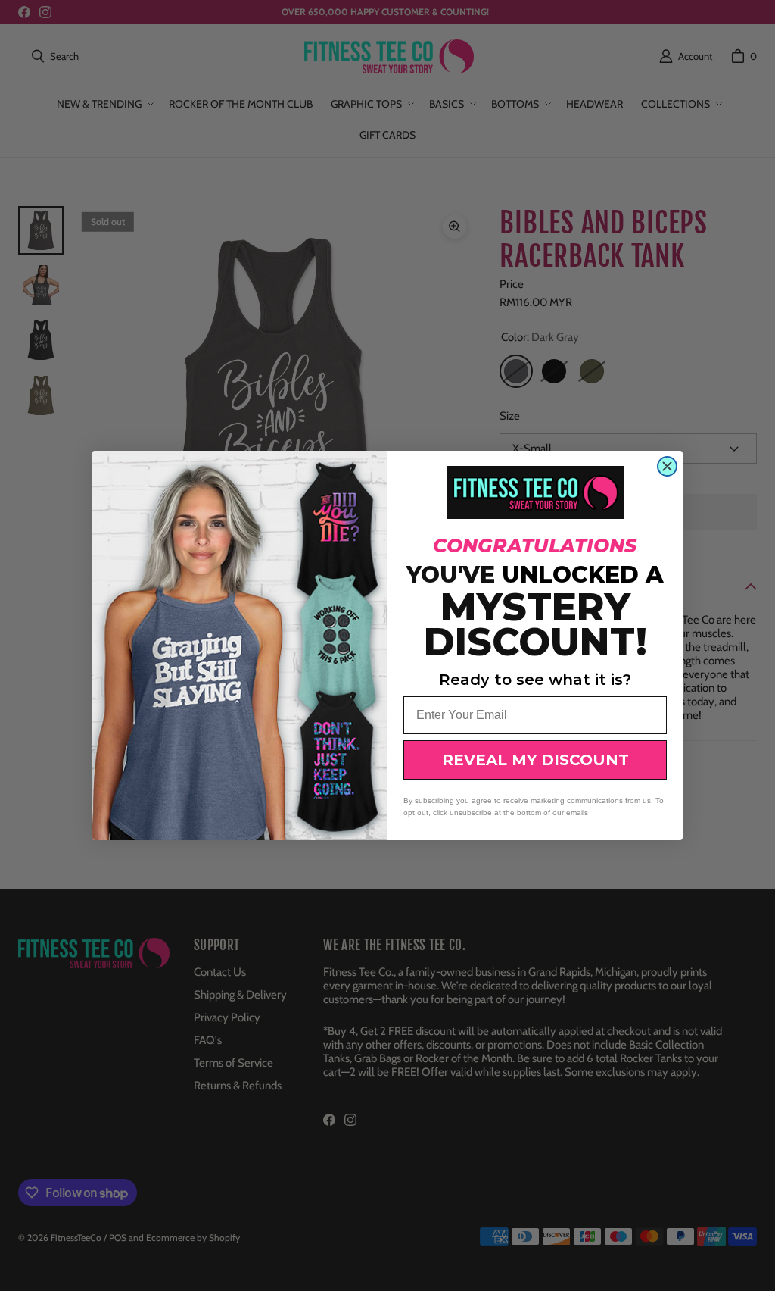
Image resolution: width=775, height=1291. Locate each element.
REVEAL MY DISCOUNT (535, 760)
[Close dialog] (667, 466)
